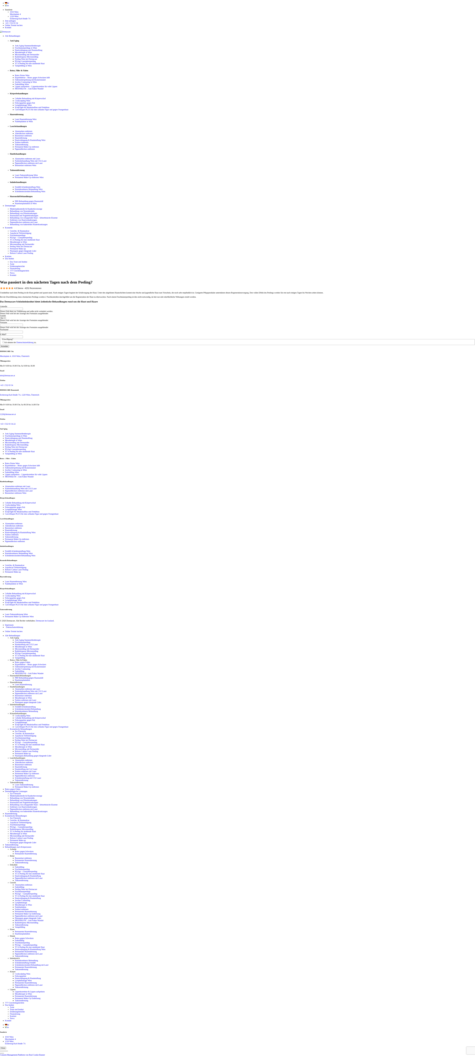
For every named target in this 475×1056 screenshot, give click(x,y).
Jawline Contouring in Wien (26, 82)
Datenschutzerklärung (25, 342)
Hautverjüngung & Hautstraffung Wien (30, 140)
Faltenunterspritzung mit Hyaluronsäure (30, 80)
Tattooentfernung (21, 145)
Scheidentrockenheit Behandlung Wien (30, 191)
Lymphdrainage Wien (23, 105)
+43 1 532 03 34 (11, 23)
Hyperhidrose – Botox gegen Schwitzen (30, 664)
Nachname (4, 330)
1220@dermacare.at (8, 414)
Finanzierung (15, 268)
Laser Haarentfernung (23, 684)
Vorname (3, 322)
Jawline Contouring (22, 669)
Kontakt (8, 27)
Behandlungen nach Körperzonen (18, 847)
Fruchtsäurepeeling (22, 869)
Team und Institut (17, 1009)
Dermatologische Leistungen (16, 791)
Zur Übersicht (20, 731)
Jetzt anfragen (10, 21)
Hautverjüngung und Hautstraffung (28, 50)
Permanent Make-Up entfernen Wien (29, 177)
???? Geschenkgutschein (19, 271)
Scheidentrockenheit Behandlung (28, 709)
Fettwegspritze (20, 976)
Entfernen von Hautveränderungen (23, 220)
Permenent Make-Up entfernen (27, 773)
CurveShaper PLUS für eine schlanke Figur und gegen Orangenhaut (41, 110)
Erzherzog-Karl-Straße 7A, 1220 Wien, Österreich (19, 395)
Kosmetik (8, 228)
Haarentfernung (21, 138)
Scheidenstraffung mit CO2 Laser (28, 778)
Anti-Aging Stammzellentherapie (28, 46)
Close (3, 1048)
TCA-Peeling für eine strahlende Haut (30, 63)
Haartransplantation (22, 680)
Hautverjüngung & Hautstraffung (28, 876)
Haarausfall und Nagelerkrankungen (24, 216)
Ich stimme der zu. (20, 342)
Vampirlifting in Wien (23, 66)
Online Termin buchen (14, 25)
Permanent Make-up (18, 249)
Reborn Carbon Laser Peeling (21, 253)
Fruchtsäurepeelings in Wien (26, 48)
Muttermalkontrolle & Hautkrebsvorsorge (26, 209)
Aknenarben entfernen (23, 131)
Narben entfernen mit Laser (25, 700)
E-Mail (3, 334)
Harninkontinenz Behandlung (26, 711)
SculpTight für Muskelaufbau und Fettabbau (32, 107)
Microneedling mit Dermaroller (27, 55)
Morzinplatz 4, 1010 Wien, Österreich (14, 356)
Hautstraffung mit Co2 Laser (26, 769)
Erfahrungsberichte (17, 266)
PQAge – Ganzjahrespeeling (21, 238)
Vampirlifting (20, 658)
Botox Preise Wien (22, 75)
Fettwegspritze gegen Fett (25, 103)
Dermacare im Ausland (45, 621)
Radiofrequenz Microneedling (26, 57)
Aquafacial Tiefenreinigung (20, 233)
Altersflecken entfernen (24, 133)
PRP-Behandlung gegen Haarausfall (29, 201)
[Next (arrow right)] (3, 1053)
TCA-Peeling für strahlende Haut (23, 831)
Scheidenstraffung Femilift (25, 963)
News (12, 273)
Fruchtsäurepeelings (17, 235)
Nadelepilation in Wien (24, 121)
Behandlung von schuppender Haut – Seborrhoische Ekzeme (34, 218)
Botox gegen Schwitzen (24, 851)
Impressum (9, 625)
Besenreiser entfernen (23, 136)
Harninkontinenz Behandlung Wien (29, 189)
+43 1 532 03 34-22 (8, 424)
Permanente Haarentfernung (26, 854)
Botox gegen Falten (22, 662)
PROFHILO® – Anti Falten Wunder (29, 89)
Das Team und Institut (18, 262)
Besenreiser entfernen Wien (25, 165)
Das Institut (9, 259)
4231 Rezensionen (33, 288)
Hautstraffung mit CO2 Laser (26, 644)
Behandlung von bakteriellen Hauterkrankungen (29, 224)
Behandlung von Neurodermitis (22, 211)
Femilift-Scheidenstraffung (25, 707)
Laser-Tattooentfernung (24, 785)
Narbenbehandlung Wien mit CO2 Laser (31, 161)
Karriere (8, 256)
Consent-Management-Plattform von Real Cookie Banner (22, 1055)
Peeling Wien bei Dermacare (26, 59)
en (8, 5)
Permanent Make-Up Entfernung (27, 914)
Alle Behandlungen (12, 36)
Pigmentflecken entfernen (25, 149)
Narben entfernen (21, 142)
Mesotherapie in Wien (23, 52)
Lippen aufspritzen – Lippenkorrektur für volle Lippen (36, 86)
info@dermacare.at (7, 376)
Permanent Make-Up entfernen (27, 147)
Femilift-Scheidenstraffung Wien (27, 187)
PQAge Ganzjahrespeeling (25, 61)
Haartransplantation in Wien (26, 203)
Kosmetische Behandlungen (21, 729)
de (8, 3)
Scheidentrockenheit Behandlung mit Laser (31, 965)
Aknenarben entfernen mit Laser (27, 159)
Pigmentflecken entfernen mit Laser (29, 163)
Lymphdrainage (21, 722)
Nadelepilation (20, 907)
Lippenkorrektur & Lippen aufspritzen (30, 992)
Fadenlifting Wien (22, 84)
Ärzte (12, 264)
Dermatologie (10, 206)
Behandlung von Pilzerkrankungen (23, 213)
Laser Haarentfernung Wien (25, 119)
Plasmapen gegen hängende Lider (23, 251)
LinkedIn (3, 306)
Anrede (3, 316)
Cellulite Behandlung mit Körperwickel (30, 98)
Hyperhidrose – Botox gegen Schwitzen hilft (32, 78)
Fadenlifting (19, 671)
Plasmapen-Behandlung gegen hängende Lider (33, 756)
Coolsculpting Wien (22, 101)
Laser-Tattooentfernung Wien (26, 175)
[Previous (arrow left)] (1, 1053)
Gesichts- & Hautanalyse (19, 231)
